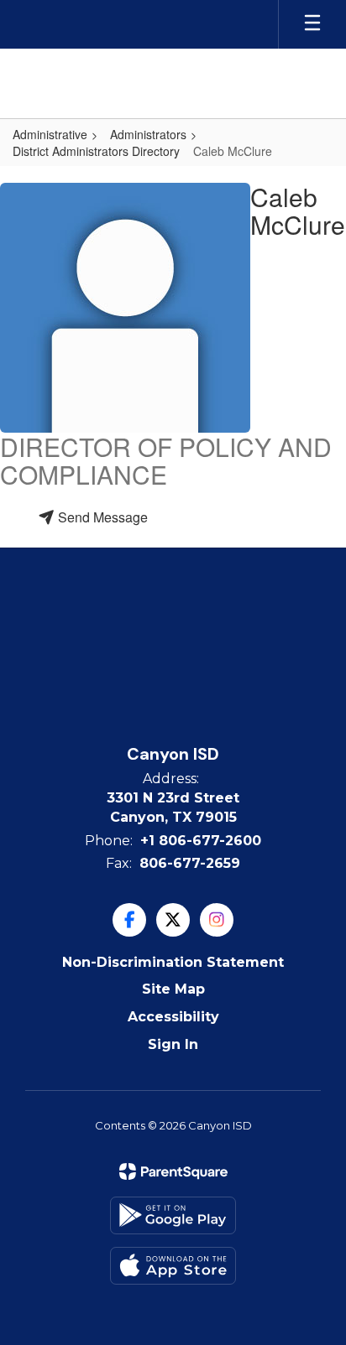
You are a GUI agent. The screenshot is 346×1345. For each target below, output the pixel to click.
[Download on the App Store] (173, 1266)
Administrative (50, 134)
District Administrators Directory (96, 151)
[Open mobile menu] (312, 24)
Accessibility (173, 1017)
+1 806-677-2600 (200, 841)
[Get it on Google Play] (173, 1215)
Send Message (101, 517)
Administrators (148, 134)
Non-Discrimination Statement (173, 962)
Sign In (173, 1044)
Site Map (173, 989)
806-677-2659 (189, 863)
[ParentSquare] (173, 1171)
